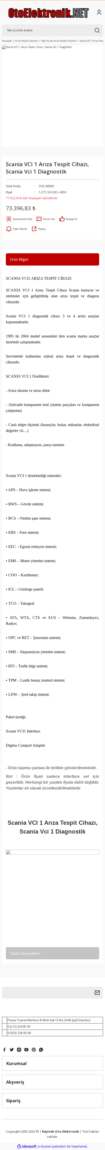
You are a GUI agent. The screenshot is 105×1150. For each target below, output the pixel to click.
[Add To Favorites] (19, 219)
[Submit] (98, 993)
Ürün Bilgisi (19, 259)
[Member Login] (99, 12)
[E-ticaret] (52, 1146)
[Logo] (48, 12)
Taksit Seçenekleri (25, 953)
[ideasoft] (27, 1146)
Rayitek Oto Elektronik (60, 1131)
